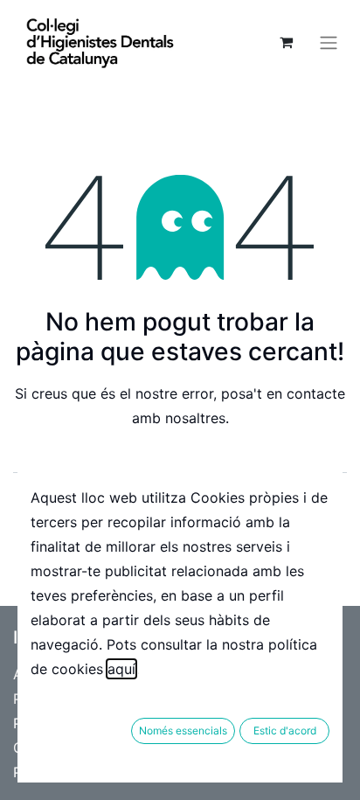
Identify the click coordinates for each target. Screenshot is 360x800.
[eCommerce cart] (285, 41)
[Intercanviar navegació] (328, 42)
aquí (121, 669)
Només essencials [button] (183, 730)
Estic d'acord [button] (284, 730)
